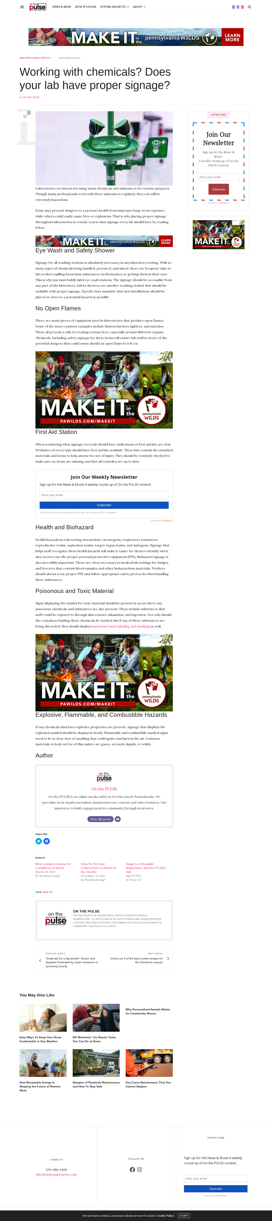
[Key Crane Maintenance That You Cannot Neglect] (149, 1063)
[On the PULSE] (37, 7)
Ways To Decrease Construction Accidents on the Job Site (98, 868)
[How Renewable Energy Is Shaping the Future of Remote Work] (43, 1063)
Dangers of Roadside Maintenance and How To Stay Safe (146, 868)
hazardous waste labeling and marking (120, 626)
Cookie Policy (165, 1215)
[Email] (118, 819)
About (137, 7)
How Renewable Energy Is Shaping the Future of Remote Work (40, 1086)
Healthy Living (29, 58)
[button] (104, 148)
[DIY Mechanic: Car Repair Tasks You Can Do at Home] (96, 1018)
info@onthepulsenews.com (56, 1174)
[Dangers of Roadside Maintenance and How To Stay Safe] (96, 1063)
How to (46, 58)
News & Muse (61, 7)
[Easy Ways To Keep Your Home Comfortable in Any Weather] (43, 1018)
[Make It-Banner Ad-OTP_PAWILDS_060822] (136, 37)
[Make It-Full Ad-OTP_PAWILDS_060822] (219, 234)
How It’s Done (85, 7)
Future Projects (113, 7)
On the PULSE (31, 97)
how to (48, 892)
